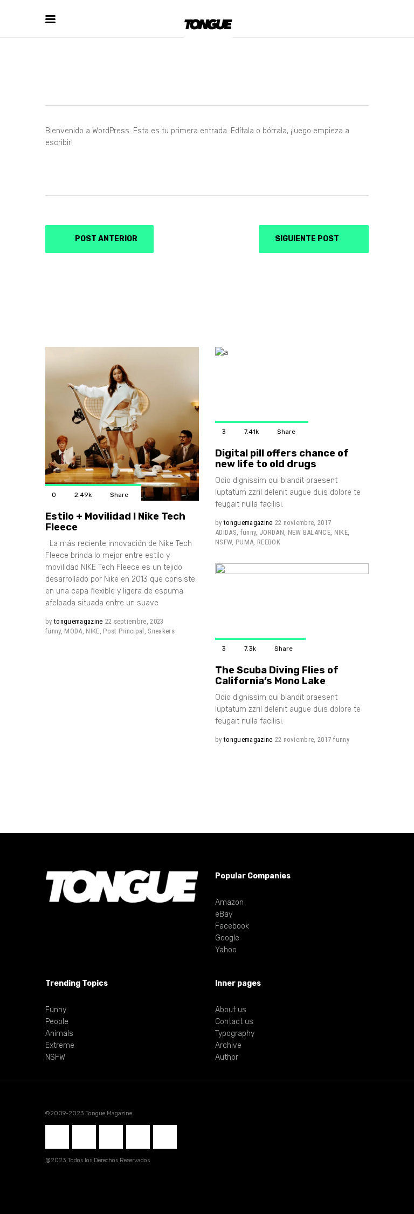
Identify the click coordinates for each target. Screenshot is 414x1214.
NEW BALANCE (309, 532)
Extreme (59, 1045)
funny (53, 631)
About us (230, 1009)
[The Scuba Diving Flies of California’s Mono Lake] (292, 608)
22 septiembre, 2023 (134, 621)
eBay (223, 914)
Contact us (234, 1021)
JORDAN (271, 532)
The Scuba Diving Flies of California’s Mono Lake (277, 675)
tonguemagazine (78, 621)
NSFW (223, 542)
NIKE (92, 631)
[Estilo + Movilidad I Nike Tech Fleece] (122, 424)
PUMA (244, 542)
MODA (73, 631)
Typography (234, 1033)
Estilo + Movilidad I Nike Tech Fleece (115, 521)
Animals (59, 1033)
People (56, 1021)
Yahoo (226, 949)
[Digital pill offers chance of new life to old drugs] (292, 392)
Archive (228, 1045)
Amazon (229, 902)
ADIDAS (226, 532)
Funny (55, 1009)
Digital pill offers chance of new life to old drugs (282, 458)
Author (226, 1057)
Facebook (232, 926)
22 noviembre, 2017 (303, 523)
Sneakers (161, 631)
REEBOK (268, 542)
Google (227, 938)
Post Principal (123, 631)
